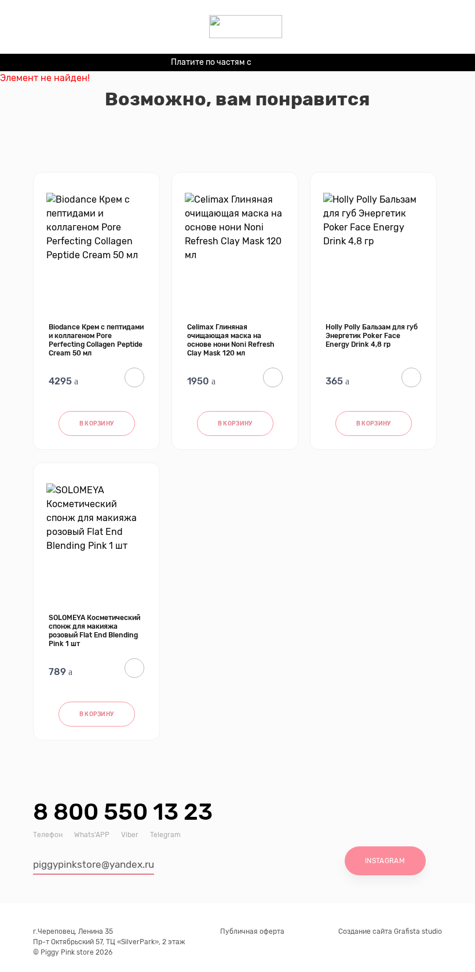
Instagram (385, 861)
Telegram (165, 835)
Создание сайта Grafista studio (390, 931)
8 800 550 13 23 (123, 812)
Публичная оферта (252, 931)
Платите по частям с (233, 63)
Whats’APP (91, 835)
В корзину (96, 423)
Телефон (48, 835)
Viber (129, 835)
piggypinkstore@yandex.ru (93, 864)
